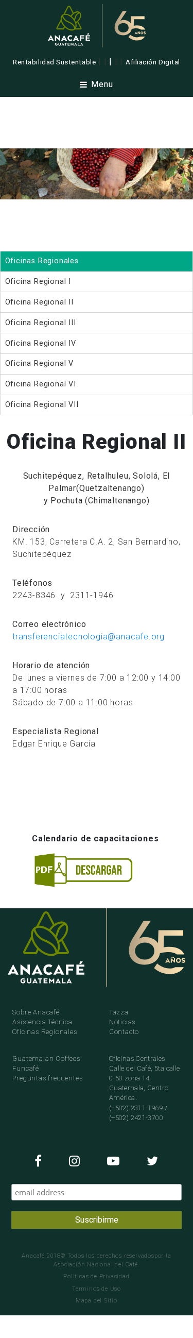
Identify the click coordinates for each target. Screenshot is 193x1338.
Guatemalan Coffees (46, 1058)
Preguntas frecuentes (47, 1078)
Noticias (122, 1022)
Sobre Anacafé (35, 1012)
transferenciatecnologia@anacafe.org (88, 636)
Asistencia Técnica (42, 1022)
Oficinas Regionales (44, 1032)
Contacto (124, 1032)
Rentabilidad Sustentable (54, 62)
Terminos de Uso (96, 1288)
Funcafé (25, 1068)
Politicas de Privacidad (96, 1276)
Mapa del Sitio (96, 1300)
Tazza (119, 1012)
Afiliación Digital (153, 62)
